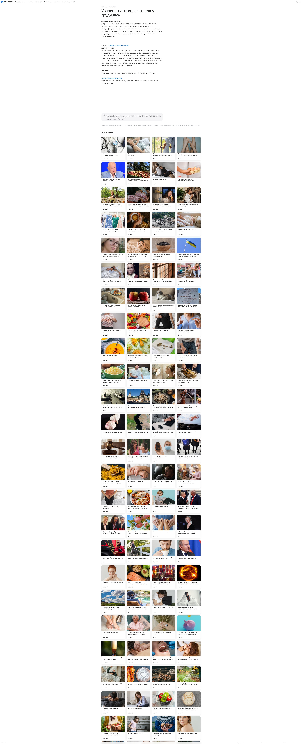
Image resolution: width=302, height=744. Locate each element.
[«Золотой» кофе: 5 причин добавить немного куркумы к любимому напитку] (113, 476)
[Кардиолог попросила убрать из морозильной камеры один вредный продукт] (163, 199)
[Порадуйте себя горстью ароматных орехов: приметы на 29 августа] (163, 678)
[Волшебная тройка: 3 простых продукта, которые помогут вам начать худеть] (138, 501)
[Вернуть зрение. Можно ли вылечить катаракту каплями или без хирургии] (189, 652)
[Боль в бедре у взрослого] (163, 325)
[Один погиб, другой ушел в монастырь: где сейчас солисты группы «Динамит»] (113, 526)
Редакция (239, 742)
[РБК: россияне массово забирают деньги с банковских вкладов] (189, 627)
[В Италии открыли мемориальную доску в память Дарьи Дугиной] (189, 300)
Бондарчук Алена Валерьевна (119, 45)
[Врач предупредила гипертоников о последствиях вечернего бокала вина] (189, 476)
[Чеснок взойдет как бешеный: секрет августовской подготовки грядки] (113, 426)
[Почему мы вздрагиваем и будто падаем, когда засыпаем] (113, 678)
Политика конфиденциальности (292, 742)
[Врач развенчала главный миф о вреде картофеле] (189, 375)
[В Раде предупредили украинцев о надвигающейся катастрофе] (189, 249)
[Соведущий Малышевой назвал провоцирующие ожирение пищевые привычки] (189, 703)
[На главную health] (8, 2)
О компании (7, 742)
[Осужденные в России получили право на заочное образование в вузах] (163, 274)
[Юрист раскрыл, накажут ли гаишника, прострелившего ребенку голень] (113, 451)
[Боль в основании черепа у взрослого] (113, 703)
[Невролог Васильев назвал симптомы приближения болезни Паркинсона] (138, 552)
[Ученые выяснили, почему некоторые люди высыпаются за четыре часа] (189, 602)
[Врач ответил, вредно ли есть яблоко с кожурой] (138, 300)
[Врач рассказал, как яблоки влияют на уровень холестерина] (138, 174)
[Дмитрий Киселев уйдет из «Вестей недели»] (113, 174)
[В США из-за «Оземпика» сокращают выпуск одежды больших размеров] (113, 224)
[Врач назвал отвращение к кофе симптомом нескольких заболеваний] (163, 552)
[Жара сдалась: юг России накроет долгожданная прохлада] (189, 400)
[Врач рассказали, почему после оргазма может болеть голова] (138, 249)
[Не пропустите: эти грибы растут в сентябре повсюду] (163, 728)
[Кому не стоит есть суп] (113, 350)
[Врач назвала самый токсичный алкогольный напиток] (113, 652)
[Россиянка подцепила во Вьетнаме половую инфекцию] (163, 148)
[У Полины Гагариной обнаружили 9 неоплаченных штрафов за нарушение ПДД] (189, 526)
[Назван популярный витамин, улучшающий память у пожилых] (113, 199)
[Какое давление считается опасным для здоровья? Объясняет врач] (113, 148)
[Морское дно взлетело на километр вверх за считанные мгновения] (113, 602)
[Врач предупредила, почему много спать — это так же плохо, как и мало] (113, 274)
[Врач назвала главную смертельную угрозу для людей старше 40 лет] (138, 577)
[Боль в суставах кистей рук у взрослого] (113, 325)
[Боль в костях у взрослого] (138, 476)
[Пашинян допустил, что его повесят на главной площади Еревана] (189, 552)
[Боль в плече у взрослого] (138, 703)
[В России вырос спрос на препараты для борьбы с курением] (189, 325)
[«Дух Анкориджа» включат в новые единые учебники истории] (189, 501)
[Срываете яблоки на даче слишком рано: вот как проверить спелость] (138, 526)
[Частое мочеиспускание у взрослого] (113, 501)
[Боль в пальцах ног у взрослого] (163, 526)
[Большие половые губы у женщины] (138, 148)
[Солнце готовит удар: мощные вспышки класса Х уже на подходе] (189, 577)
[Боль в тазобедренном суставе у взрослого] (189, 350)
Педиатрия (113, 6)
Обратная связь (264, 742)
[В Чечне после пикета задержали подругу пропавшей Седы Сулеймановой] (113, 249)
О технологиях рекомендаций (276, 742)
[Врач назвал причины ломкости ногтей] (163, 627)
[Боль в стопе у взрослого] (113, 627)
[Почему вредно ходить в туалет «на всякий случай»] (163, 375)
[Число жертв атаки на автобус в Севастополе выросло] (189, 426)
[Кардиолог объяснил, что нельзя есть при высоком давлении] (138, 224)
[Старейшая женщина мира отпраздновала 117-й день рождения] (138, 627)
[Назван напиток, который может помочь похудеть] (189, 199)
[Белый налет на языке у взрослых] (113, 577)
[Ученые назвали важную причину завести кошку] (163, 300)
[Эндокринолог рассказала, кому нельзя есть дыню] (138, 350)
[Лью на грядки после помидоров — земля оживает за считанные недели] (189, 678)
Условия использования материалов (251, 742)
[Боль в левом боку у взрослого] (138, 375)
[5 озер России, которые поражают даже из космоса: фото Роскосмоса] (138, 426)
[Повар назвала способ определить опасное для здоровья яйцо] (189, 174)
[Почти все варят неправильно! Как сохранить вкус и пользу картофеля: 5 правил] (113, 375)
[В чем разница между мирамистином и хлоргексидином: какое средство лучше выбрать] (163, 451)
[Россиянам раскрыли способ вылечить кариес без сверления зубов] (163, 652)
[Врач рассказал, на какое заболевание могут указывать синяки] (189, 148)
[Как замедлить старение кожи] (189, 728)
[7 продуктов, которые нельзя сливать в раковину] (113, 300)
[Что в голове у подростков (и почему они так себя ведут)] (189, 274)
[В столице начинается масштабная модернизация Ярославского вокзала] (138, 400)
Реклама (13, 742)
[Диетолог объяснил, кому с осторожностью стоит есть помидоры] (113, 728)
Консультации (104, 6)
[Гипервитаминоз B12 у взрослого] (163, 476)
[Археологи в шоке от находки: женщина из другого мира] (163, 350)
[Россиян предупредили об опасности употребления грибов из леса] (163, 400)
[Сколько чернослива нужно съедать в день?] (163, 249)
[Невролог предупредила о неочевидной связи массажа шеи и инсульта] (138, 652)
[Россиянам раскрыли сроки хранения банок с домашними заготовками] (163, 577)
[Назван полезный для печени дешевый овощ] (138, 325)
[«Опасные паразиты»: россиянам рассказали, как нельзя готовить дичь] (138, 199)
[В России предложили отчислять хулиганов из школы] (189, 451)
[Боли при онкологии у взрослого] (163, 602)
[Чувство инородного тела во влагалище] (189, 224)
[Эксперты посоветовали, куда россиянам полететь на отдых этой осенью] (138, 602)
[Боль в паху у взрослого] (163, 501)
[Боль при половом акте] (163, 174)
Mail (2, 742)
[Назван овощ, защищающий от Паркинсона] (163, 703)
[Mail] (2, 2)
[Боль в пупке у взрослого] (138, 728)
